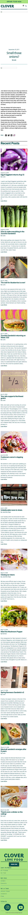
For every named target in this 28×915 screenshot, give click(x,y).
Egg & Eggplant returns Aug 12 (12, 175)
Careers (3, 880)
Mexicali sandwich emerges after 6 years (13, 750)
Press (2, 896)
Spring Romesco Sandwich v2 (12, 692)
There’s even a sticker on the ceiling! (12, 813)
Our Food (3, 873)
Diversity (4, 883)
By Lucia (14, 60)
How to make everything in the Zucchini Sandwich (12, 233)
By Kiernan (4, 459)
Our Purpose (4, 870)
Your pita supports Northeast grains (12, 397)
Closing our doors (8, 575)
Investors (4, 893)
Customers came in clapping (12, 457)
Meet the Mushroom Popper (11, 632)
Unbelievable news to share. (11, 510)
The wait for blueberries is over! (13, 283)
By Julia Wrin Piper (6, 512)
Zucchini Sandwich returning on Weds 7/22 (13, 337)
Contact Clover (5, 891)
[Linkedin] (11, 135)
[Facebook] (6, 135)
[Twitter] (9, 135)
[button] (23, 5)
